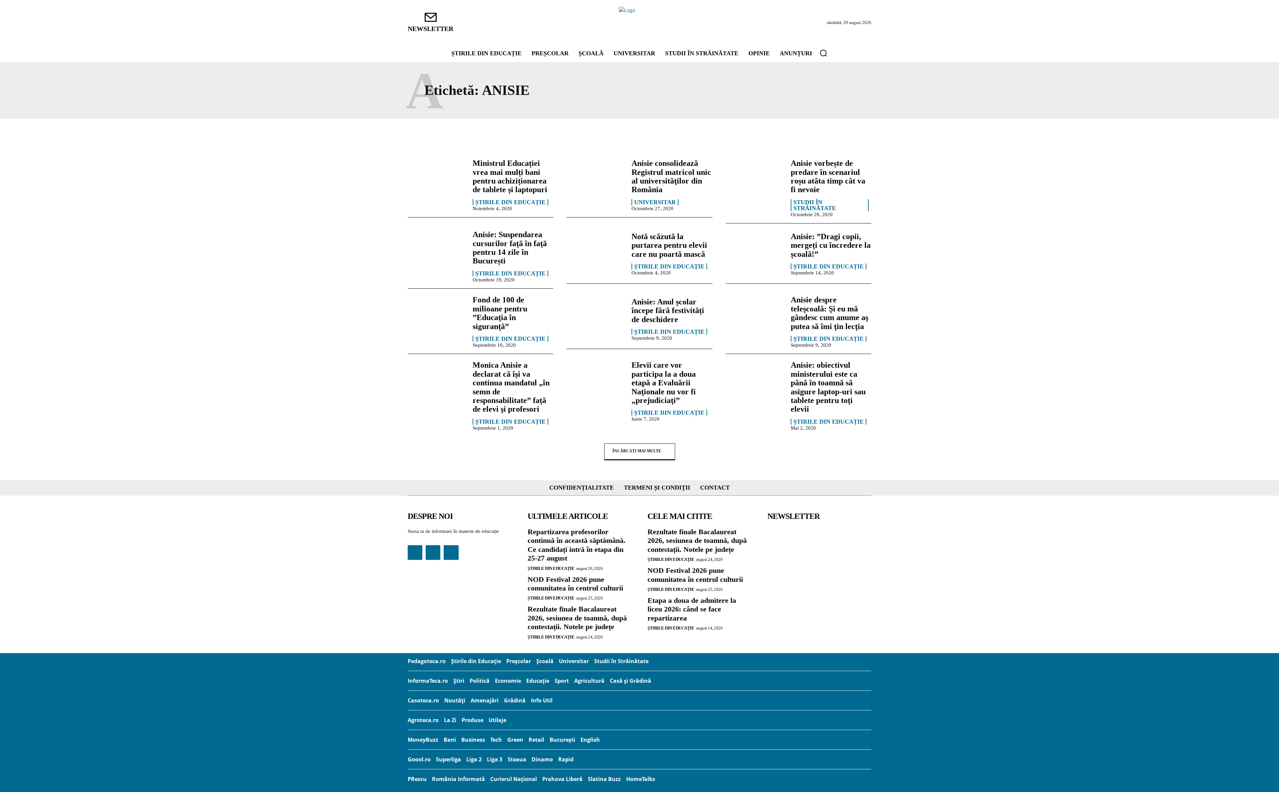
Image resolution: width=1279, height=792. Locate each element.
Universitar (655, 202)
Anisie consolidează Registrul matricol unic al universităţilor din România (671, 176)
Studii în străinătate (814, 205)
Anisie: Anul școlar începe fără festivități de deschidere (668, 310)
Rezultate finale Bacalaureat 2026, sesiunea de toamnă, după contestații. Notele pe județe (577, 618)
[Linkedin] (433, 552)
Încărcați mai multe (637, 451)
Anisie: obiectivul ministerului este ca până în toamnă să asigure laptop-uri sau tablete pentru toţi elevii (828, 387)
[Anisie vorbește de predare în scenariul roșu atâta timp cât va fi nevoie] (755, 182)
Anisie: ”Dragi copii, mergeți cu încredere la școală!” (831, 245)
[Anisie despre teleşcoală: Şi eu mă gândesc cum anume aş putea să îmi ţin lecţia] (755, 318)
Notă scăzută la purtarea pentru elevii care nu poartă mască (669, 245)
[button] (823, 53)
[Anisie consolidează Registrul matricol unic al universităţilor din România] (596, 182)
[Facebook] (415, 552)
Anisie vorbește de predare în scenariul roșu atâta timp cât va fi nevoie (828, 176)
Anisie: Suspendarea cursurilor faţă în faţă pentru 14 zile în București (510, 247)
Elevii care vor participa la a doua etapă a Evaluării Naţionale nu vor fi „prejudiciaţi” (664, 383)
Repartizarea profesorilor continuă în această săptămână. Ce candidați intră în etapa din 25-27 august (577, 545)
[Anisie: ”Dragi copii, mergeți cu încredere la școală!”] (755, 253)
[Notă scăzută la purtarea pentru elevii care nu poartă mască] (596, 253)
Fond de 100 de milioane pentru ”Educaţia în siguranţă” (500, 312)
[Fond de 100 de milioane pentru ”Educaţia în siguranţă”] (437, 318)
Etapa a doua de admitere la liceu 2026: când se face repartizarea (691, 609)
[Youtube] (451, 552)
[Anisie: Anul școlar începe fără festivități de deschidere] (596, 318)
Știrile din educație (510, 202)
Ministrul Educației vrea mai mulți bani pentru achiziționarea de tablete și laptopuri (510, 176)
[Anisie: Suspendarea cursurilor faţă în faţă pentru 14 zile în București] (437, 253)
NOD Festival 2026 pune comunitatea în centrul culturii (575, 583)
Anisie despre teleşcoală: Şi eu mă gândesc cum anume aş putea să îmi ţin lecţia (829, 312)
